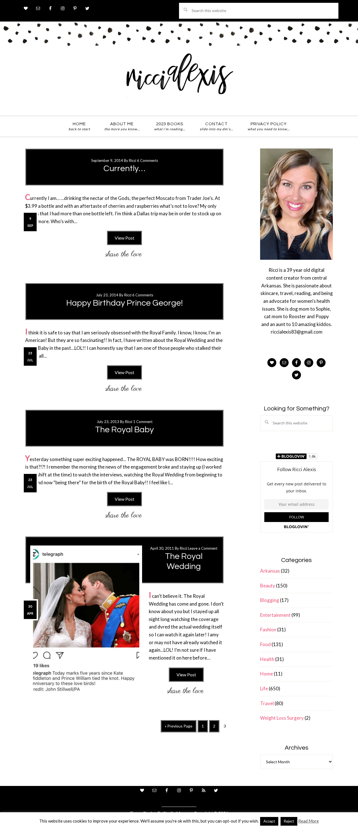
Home (266, 674)
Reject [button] (289, 821)
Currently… (124, 168)
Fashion (268, 629)
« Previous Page (178, 728)
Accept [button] (269, 821)
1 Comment (142, 421)
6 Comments (147, 160)
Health (267, 659)
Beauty (267, 586)
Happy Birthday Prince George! (124, 303)
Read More (308, 820)
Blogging (269, 600)
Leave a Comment (202, 548)
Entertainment (275, 615)
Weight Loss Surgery (282, 718)
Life (264, 688)
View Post (124, 237)
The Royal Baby (124, 429)
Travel (267, 703)
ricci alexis (179, 79)
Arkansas (270, 571)
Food (265, 644)
